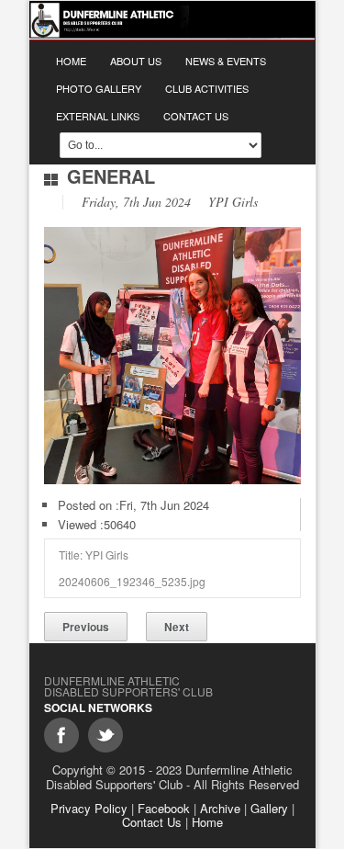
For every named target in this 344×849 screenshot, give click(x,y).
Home (71, 60)
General (111, 176)
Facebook (164, 808)
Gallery (269, 808)
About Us (135, 60)
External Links (97, 115)
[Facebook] (61, 735)
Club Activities (207, 88)
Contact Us (195, 115)
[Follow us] (105, 735)
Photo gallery (98, 88)
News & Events (225, 60)
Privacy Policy (89, 808)
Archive (220, 808)
